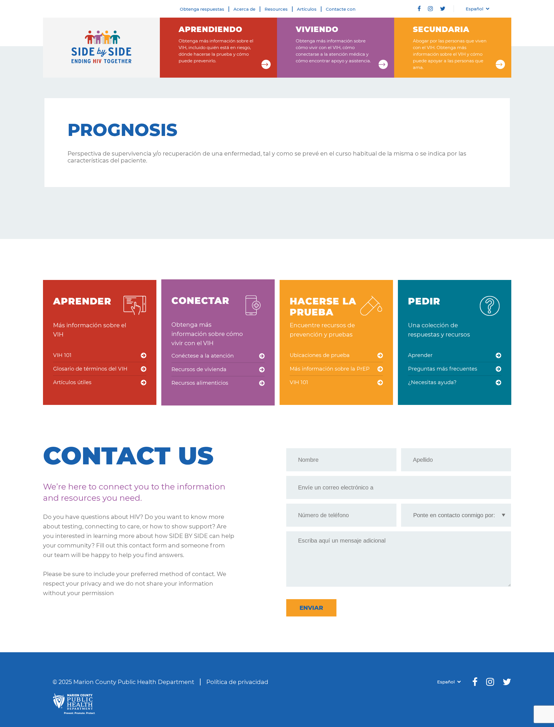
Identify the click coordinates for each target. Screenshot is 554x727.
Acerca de (244, 9)
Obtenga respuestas (202, 9)
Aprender (420, 355)
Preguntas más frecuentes (442, 369)
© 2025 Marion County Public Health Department (123, 682)
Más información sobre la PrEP (330, 369)
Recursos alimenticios (199, 383)
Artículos (307, 9)
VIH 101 (62, 355)
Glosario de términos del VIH (90, 369)
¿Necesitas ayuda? (432, 382)
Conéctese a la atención (202, 356)
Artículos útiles (72, 382)
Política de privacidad (237, 682)
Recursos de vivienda (199, 369)
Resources (276, 9)
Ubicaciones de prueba (320, 355)
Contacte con (340, 9)
